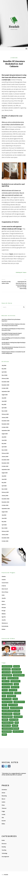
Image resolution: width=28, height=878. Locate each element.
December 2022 (5, 498)
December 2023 (5, 459)
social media (5, 707)
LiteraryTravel (5, 687)
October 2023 (5, 466)
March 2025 (4, 411)
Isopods (16, 684)
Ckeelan (4, 576)
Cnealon (4, 579)
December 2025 (5, 381)
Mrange (3, 610)
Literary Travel (15, 687)
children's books (16, 669)
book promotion (6, 669)
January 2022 (5, 534)
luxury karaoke (13, 690)
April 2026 (4, 372)
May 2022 (4, 521)
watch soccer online (18, 731)
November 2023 (5, 463)
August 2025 (5, 394)
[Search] (23, 307)
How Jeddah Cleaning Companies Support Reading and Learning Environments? (12, 334)
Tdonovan (4, 808)
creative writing (6, 672)
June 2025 (4, 401)
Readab (6, 874)
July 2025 (4, 398)
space (25, 272)
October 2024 (5, 427)
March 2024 (4, 450)
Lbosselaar (4, 789)
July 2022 (4, 515)
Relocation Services (7, 701)
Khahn (3, 601)
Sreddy (3, 814)
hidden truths (5, 681)
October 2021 (5, 541)
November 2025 (5, 385)
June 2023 (4, 479)
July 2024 (4, 437)
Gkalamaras (5, 623)
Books (3, 840)
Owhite (3, 802)
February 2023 (5, 492)
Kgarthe (4, 617)
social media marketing (16, 707)
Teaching (4, 850)
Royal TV (4, 704)
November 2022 (5, 502)
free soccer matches (13, 678)
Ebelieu (3, 629)
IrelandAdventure (15, 681)
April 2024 (4, 446)
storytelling (16, 713)
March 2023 (4, 489)
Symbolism (5, 719)
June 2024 (4, 440)
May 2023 (4, 482)
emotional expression (19, 675)
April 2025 (4, 407)
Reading (15, 698)
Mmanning (4, 795)
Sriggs (3, 811)
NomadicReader (11, 696)
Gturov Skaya (5, 592)
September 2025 (6, 391)
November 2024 (5, 424)
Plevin (3, 805)
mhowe (3, 792)
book (11, 254)
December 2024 (5, 420)
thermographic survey (7, 722)
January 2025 (5, 417)
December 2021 (5, 537)
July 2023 (4, 476)
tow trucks (15, 725)
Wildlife (4, 734)
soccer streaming (13, 704)
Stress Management (7, 716)
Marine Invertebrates (7, 693)
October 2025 (5, 388)
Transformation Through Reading (10, 728)
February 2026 (5, 378)
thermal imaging (14, 719)
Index (3, 595)
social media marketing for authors (10, 710)
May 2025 (4, 404)
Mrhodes (4, 607)
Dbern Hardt (5, 589)
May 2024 (4, 443)
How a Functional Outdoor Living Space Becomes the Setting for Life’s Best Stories (13, 324)
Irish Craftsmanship (7, 684)
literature (14, 57)
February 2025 (5, 414)
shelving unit (19, 272)
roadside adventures (19, 701)
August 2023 (5, 472)
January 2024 (5, 456)
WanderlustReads (6, 731)
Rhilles (3, 823)
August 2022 (5, 511)
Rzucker (4, 820)
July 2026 (4, 365)
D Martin (4, 585)
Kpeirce (3, 604)
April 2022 (4, 524)
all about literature (7, 666)
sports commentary (7, 713)
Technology (4, 853)
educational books (6, 675)
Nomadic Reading (6, 698)
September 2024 (6, 430)
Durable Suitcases (16, 672)
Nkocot (3, 799)
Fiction (4, 678)
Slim (3, 817)
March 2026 (4, 375)
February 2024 (5, 453)
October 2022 (5, 505)
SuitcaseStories (18, 716)
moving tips (17, 693)
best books (16, 666)
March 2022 (4, 528)
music (3, 696)
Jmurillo (4, 598)
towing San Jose (6, 725)
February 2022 (5, 531)
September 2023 (6, 469)
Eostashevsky (5, 626)
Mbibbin (4, 613)
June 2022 (4, 518)
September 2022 (6, 508)
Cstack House (5, 582)
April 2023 (4, 485)
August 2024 (5, 433)
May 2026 (4, 368)
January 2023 (5, 495)
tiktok (16, 722)
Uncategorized (5, 856)
